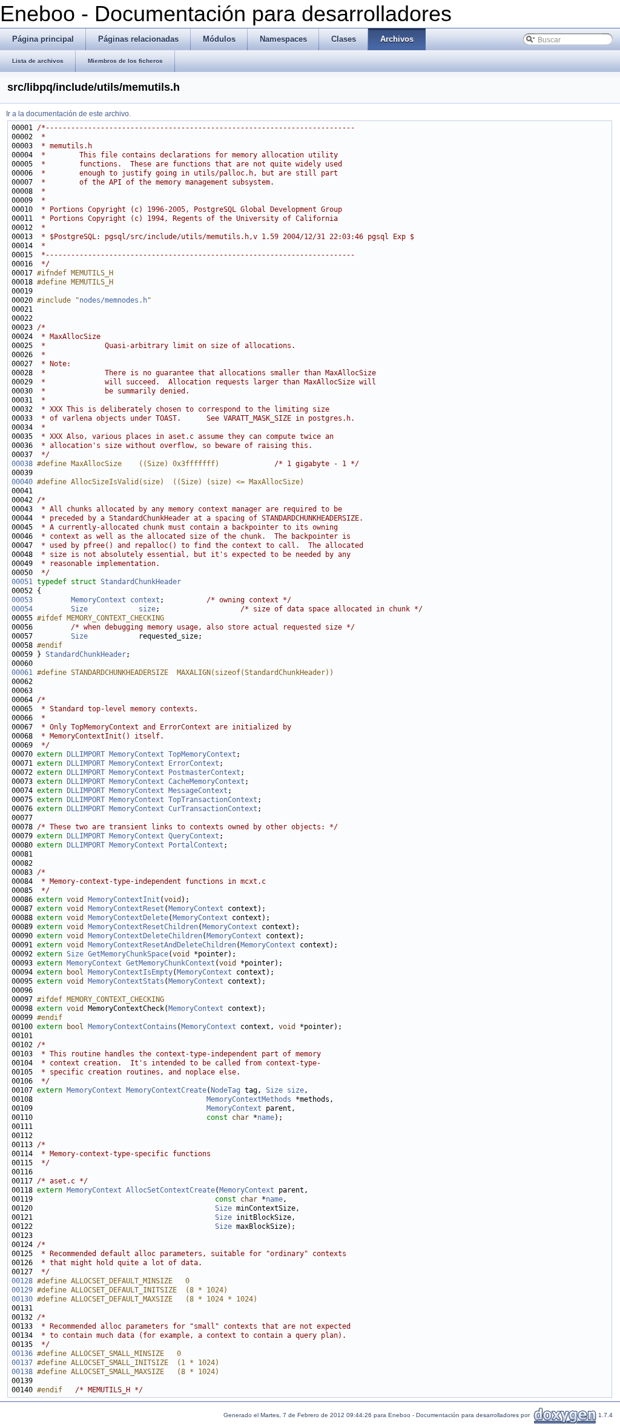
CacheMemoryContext (206, 781)
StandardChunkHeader (141, 582)
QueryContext (193, 836)
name (265, 1117)
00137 (22, 1362)
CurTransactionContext (212, 809)
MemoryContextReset (126, 908)
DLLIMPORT (86, 754)
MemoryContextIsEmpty (130, 972)
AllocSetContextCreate (170, 1190)
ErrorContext (193, 763)
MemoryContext (98, 600)
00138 (22, 1371)
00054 (22, 609)
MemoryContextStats (126, 981)
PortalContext (195, 845)
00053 (22, 600)
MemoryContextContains (132, 1026)
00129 (22, 1290)
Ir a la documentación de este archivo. (68, 114)
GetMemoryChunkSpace (128, 954)
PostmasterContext (204, 772)
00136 (22, 1353)
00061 (22, 672)
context (145, 600)
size (147, 609)
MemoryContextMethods (248, 1099)
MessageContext (198, 790)
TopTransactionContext (212, 799)
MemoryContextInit (124, 899)
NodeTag (225, 1090)
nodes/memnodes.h (113, 300)
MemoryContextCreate (166, 1090)
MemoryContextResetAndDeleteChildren (162, 945)
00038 (22, 463)
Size (79, 609)
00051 (22, 582)
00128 (22, 1281)
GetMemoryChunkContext (170, 963)
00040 (22, 482)
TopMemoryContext (202, 754)
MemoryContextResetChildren (143, 927)
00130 (22, 1299)
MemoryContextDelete (128, 917)
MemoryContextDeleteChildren (145, 936)
